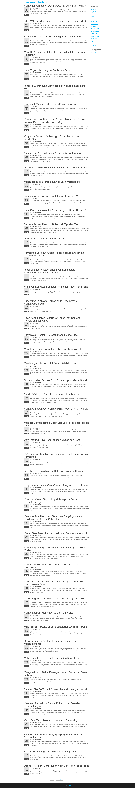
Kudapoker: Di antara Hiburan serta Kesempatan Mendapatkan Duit (50, 302)
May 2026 (93, 16)
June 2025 (93, 43)
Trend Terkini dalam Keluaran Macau (44, 238)
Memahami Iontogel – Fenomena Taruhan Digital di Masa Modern (55, 549)
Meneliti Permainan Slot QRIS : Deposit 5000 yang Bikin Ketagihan (54, 53)
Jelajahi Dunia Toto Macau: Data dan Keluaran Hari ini (53, 471)
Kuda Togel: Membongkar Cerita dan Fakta (47, 70)
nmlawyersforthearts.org (36, 1)
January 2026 (94, 26)
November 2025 (95, 31)
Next (61, 779)
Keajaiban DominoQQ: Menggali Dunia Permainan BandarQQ (51, 137)
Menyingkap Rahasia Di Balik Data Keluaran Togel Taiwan (55, 626)
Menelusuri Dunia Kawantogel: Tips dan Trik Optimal (52, 349)
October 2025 (94, 33)
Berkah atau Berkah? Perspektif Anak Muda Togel (51, 334)
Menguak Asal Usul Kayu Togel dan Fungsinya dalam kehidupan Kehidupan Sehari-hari (53, 517)
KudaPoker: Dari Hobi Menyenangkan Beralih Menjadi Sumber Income (53, 736)
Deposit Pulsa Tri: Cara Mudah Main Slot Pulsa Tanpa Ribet (56, 765)
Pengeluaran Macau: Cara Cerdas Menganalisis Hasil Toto (56, 485)
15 (57, 779)
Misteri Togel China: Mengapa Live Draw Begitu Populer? (55, 598)
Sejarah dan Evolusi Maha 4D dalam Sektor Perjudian (53, 153)
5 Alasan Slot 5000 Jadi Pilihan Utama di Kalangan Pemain (56, 689)
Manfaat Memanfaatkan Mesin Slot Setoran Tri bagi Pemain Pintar (56, 424)
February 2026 (94, 24)
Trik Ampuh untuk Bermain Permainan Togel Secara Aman (55, 167)
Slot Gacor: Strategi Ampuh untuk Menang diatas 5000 (53, 751)
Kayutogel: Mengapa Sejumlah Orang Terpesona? (51, 104)
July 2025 (93, 41)
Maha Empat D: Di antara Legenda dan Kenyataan (51, 658)
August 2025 (94, 38)
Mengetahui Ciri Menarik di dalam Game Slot (48, 612)
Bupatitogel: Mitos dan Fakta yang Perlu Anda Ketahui (53, 36)
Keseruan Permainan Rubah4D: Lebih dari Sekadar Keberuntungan (52, 704)
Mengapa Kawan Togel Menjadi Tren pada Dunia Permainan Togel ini (50, 500)
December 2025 (95, 29)
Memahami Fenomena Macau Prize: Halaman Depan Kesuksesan (53, 566)
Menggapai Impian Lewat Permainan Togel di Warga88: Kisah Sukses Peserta (54, 582)
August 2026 (94, 9)
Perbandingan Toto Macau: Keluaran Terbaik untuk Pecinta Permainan (56, 455)
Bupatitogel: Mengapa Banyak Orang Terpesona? (51, 196)
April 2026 (93, 19)
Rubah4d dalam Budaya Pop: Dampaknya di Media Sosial (55, 380)
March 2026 (94, 21)
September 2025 (95, 36)
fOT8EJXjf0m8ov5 (36, 8)
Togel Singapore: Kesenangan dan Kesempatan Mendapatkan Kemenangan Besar (50, 271)
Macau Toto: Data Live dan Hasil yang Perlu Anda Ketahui (55, 533)
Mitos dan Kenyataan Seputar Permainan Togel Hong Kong (56, 286)
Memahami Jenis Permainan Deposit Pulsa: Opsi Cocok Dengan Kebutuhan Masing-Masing (54, 120)
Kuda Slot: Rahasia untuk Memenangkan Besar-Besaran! (55, 210)
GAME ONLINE (95, 52)
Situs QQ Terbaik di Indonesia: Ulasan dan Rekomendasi (55, 21)
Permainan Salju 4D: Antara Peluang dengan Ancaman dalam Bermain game (54, 254)
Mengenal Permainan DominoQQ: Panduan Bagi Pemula (55, 5)
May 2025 (93, 46)
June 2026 (93, 14)
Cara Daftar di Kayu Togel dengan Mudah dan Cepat (52, 439)
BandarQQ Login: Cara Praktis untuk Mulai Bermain (52, 394)
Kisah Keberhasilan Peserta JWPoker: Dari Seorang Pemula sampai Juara (52, 319)
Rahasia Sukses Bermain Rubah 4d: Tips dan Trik (51, 224)
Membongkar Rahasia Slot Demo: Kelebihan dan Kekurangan (50, 364)
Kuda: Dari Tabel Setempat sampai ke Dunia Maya (51, 720)
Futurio (69, 785)
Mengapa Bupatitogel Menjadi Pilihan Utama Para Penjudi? (56, 408)
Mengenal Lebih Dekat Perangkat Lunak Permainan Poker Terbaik (55, 673)
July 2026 (93, 12)
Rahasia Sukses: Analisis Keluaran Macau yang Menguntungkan (50, 642)
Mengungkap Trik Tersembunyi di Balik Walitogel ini (52, 181)
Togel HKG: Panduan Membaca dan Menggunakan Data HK (54, 87)
